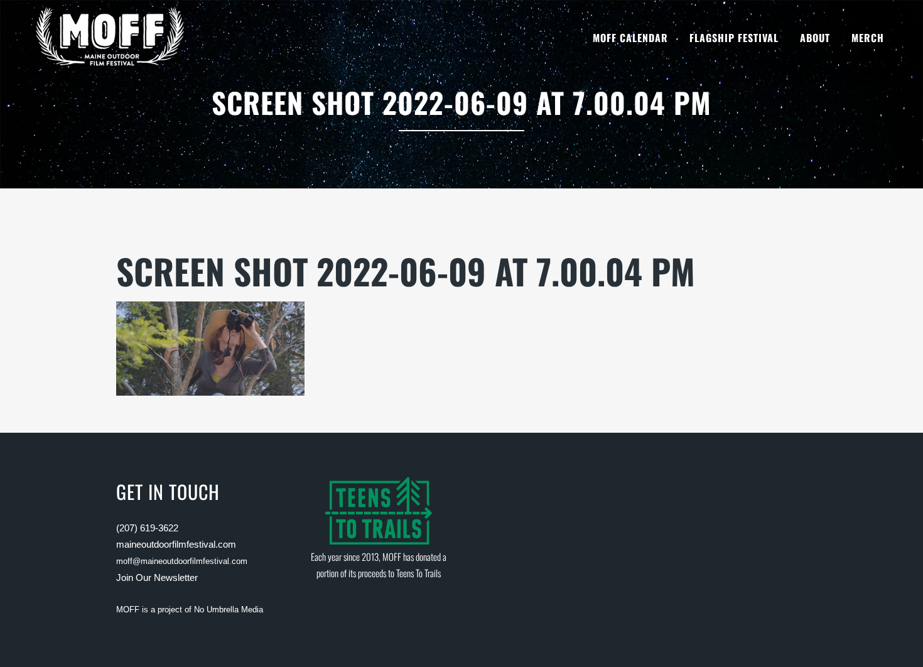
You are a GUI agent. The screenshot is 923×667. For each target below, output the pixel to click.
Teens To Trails (418, 573)
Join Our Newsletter (157, 577)
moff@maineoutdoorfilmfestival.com (181, 561)
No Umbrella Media (228, 609)
